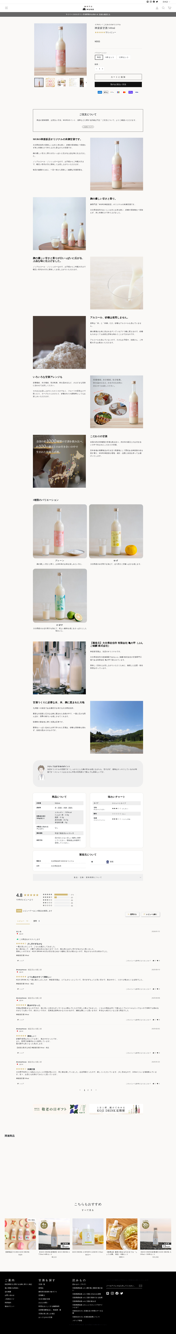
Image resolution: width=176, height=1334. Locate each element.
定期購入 (42, 1295)
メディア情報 (77, 1320)
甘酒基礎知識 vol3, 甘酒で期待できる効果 (87, 1297)
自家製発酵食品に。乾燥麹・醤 (50, 1310)
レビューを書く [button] (151, 914)
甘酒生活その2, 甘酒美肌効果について (86, 1317)
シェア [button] (21, 961)
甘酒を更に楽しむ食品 (47, 1313)
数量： (97, 64)
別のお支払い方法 (118, 84)
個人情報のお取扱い (12, 1288)
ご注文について (88, 127)
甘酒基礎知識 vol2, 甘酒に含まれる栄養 (86, 1294)
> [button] (96, 1090)
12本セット (124, 57)
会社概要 (8, 1292)
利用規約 (8, 1302)
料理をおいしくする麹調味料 (49, 1306)
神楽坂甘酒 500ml (22, 955)
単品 (99, 57)
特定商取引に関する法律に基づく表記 (18, 1284)
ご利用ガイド (9, 1299)
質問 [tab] (35, 921)
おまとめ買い (43, 1302)
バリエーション (101, 53)
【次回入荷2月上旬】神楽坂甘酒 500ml (30, 1048)
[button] (154, 961)
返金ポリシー (9, 1306)
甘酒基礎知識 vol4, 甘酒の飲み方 (84, 1301)
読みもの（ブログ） (79, 1284)
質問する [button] (133, 914)
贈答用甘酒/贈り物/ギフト (48, 1292)
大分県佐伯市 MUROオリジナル (62, 861)
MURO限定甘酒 (44, 1299)
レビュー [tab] (20, 921)
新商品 (41, 1288)
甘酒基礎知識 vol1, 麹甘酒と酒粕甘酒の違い (87, 1289)
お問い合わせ (9, 1295)
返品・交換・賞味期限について (88, 877)
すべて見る (88, 1210)
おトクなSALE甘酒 (45, 1317)
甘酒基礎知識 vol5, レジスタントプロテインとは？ (87, 1306)
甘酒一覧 (42, 1284)
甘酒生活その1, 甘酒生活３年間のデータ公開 (87, 1312)
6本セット (109, 57)
